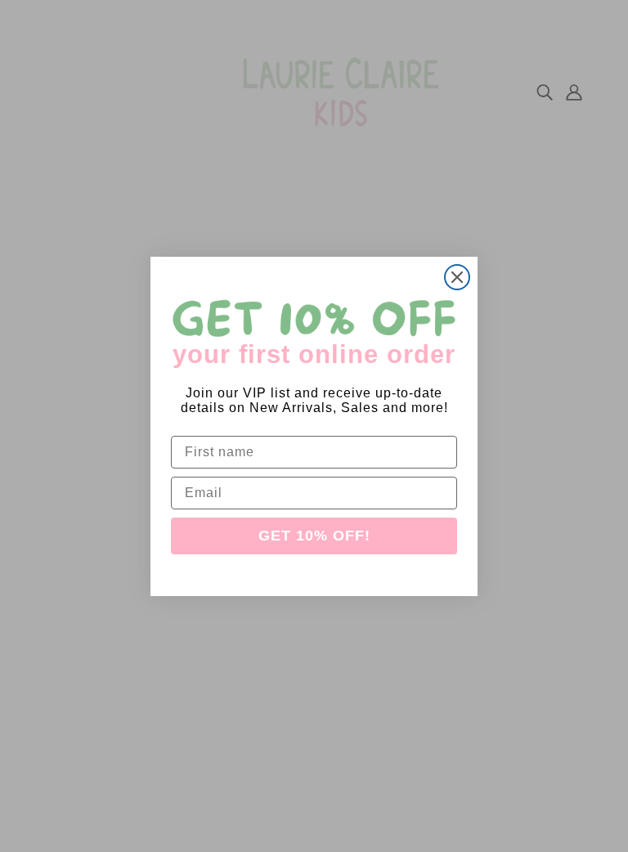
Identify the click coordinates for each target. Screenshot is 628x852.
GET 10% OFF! (314, 535)
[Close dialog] (457, 277)
